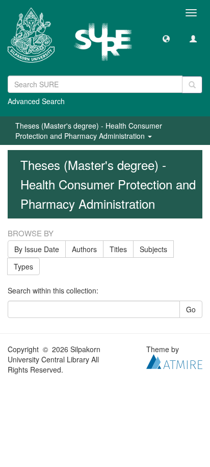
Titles (118, 249)
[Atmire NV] (174, 360)
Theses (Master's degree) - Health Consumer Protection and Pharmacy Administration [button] (88, 130)
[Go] (192, 84)
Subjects (153, 249)
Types (23, 266)
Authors (84, 249)
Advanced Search (36, 101)
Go (191, 309)
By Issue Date (36, 249)
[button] (166, 38)
